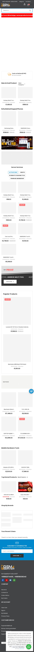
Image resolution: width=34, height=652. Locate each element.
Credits (22, 172)
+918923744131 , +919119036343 (13, 577)
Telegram (21, 1)
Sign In (3, 610)
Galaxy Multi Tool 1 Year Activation (25, 216)
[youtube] (10, 580)
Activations (13, 172)
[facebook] (2, 580)
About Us (4, 590)
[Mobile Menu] (32, 4)
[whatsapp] (14, 580)
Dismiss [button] (22, 648)
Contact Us (4, 592)
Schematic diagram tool (17, 175)
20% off (7, 299)
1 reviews (12, 496)
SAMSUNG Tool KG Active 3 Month (25, 237)
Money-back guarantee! (8, 628)
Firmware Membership (17, 178)
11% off (22, 419)
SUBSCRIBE (16, 555)
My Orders (4, 598)
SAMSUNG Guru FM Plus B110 (8, 129)
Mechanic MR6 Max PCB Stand (17, 364)
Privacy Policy (5, 616)
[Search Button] (30, 10)
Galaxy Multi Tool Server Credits (8, 195)
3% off (5, 225)
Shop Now (6, 142)
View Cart (4, 607)
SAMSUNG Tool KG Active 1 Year (8, 258)
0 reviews (12, 102)
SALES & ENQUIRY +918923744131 (9, 1)
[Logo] (5, 5)
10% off (22, 205)
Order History (5, 595)
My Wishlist (4, 613)
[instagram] (6, 580)
